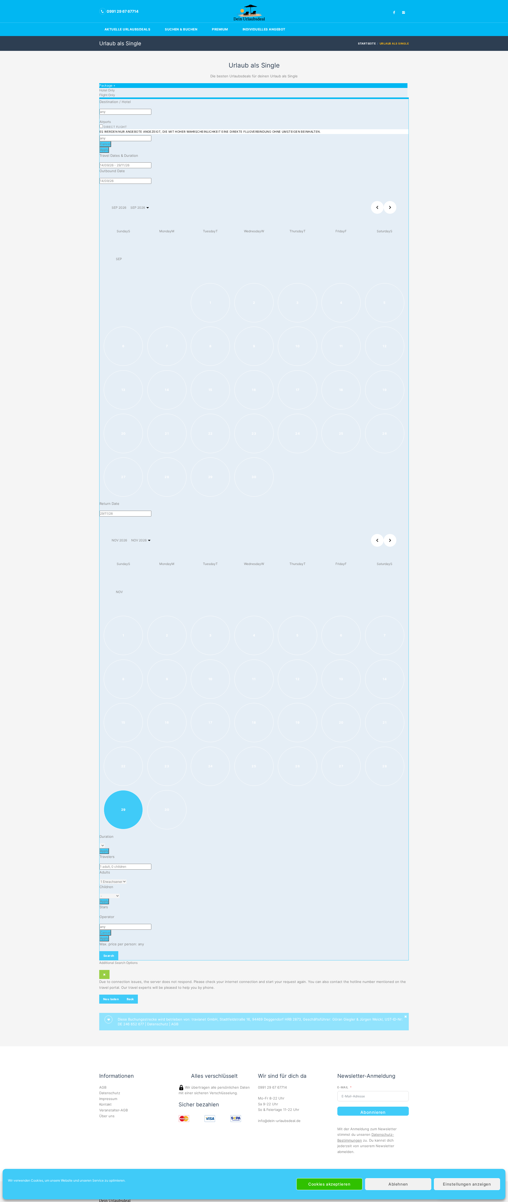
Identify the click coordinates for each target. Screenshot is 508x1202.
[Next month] (390, 207)
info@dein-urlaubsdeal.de (279, 1121)
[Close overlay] (104, 974)
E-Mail (342, 1087)
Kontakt (105, 1104)
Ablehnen (398, 1184)
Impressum (108, 1099)
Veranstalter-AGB (113, 1110)
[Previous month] (377, 540)
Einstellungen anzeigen (467, 1184)
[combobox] (125, 112)
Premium (220, 29)
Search (108, 956)
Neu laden (111, 999)
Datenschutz (157, 1024)
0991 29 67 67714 (272, 1087)
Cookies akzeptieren (329, 1184)
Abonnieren (372, 1112)
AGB (174, 1024)
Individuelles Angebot (264, 29)
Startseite (367, 43)
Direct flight (210, 129)
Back (130, 999)
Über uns (107, 1116)
